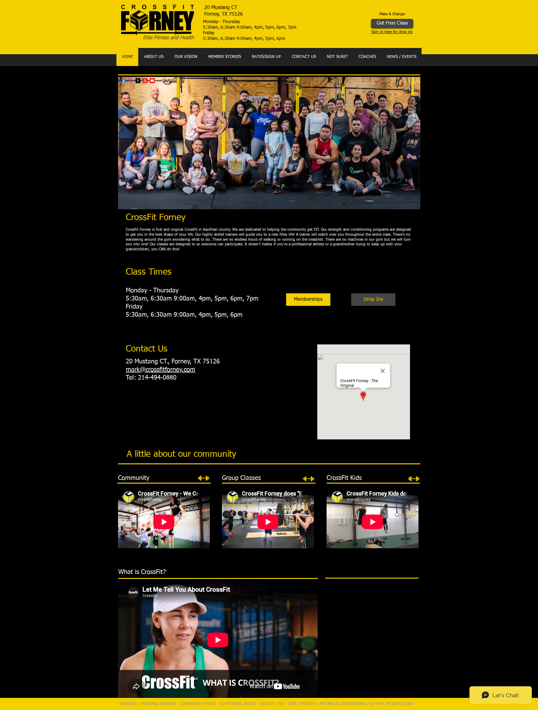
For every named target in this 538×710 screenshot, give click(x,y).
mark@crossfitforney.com (160, 370)
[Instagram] (130, 80)
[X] (137, 80)
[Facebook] (123, 80)
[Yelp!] (145, 80)
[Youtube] (152, 80)
